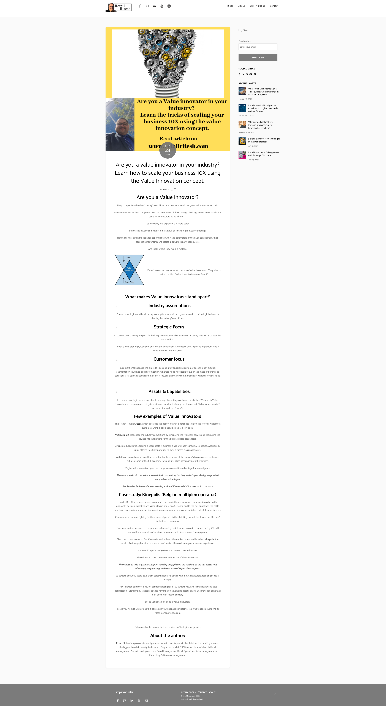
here (193, 486)
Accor (138, 424)
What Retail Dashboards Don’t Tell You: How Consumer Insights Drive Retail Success (263, 91)
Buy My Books (257, 6)
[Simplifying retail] (119, 11)
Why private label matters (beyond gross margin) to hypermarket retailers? (260, 125)
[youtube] (162, 6)
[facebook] (140, 6)
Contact (274, 6)
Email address (245, 41)
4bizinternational (196, 699)
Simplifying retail (189, 696)
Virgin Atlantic (122, 435)
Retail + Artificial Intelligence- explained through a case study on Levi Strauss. (263, 108)
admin (163, 190)
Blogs (230, 6)
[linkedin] (154, 6)
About (241, 6)
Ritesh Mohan (123, 643)
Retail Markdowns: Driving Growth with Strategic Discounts (264, 154)
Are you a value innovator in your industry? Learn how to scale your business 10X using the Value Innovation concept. (168, 173)
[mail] (147, 6)
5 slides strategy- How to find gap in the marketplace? (264, 140)
